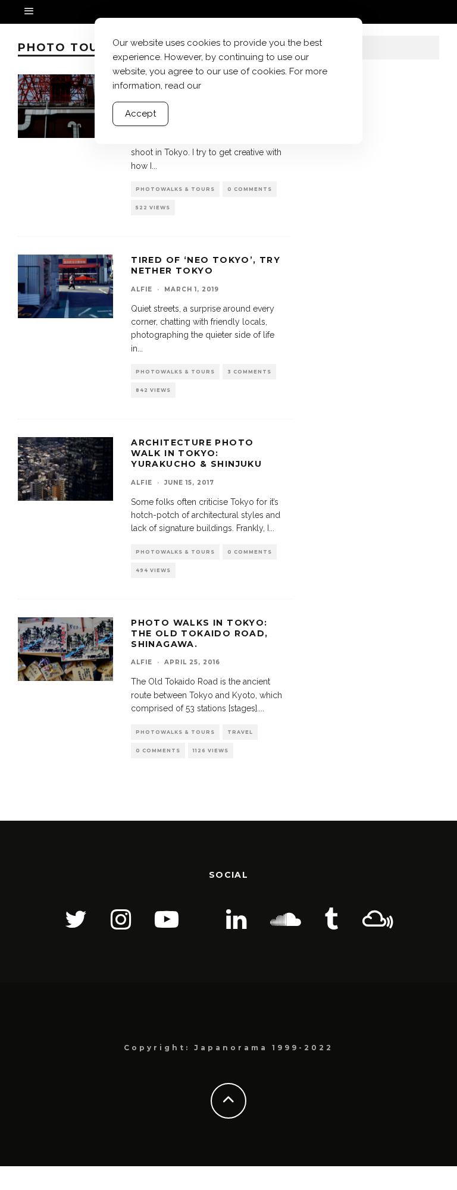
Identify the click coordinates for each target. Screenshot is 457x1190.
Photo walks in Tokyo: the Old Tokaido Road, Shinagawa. (199, 633)
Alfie (141, 289)
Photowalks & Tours (175, 189)
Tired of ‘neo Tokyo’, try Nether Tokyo (205, 265)
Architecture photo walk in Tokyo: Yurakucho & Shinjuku (196, 453)
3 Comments (249, 372)
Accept (140, 113)
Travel (240, 732)
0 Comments (249, 189)
